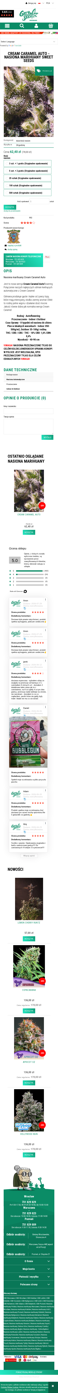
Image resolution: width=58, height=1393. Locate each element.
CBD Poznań (40, 1304)
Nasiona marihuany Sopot (40, 1323)
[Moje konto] (36, 26)
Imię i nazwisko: (10, 406)
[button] (7, 26)
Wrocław (9, 259)
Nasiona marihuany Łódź (41, 1309)
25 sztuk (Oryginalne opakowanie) (25, 178)
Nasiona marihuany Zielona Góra (15, 1326)
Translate (17, 46)
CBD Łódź (38, 1301)
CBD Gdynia (19, 1304)
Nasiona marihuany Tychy (18, 1343)
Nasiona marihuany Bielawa (25, 1321)
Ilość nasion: (5, 157)
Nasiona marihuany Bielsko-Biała (15, 1346)
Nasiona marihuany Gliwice (26, 1340)
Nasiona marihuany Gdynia (28, 1318)
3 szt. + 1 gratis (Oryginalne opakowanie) (28, 164)
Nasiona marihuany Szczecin (29, 1335)
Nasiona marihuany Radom (33, 1332)
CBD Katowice (9, 1304)
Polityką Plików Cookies (9, 1387)
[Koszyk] (51, 26)
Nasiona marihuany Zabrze (38, 1343)
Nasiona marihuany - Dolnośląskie (36, 1329)
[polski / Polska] (39, 3)
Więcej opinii (29, 856)
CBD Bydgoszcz (27, 1301)
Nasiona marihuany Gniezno (19, 1323)
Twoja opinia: (9, 417)
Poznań (9, 264)
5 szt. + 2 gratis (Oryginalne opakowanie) (28, 171)
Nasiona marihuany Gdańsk (34, 1312)
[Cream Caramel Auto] (29, 101)
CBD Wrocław (21, 1298)
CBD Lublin (41, 1298)
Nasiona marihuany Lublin (13, 1332)
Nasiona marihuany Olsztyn (30, 1337)
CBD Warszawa (9, 1298)
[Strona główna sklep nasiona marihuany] (29, 14)
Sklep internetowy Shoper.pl (29, 1377)
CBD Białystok (30, 1304)
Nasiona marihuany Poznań (13, 1312)
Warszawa (10, 262)
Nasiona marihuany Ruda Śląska (28, 1349)
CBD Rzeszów (48, 1301)
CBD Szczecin (15, 1301)
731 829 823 (20, 262)
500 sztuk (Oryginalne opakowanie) (25, 193)
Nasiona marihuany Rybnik (37, 1346)
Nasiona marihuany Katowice (31, 1315)
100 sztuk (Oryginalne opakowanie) (25, 186)
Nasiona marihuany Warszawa (28, 1306)
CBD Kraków (31, 1298)
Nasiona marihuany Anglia (13, 1329)
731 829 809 (18, 264)
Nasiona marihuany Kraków (21, 1309)
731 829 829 (19, 259)
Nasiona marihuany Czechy (38, 1326)
